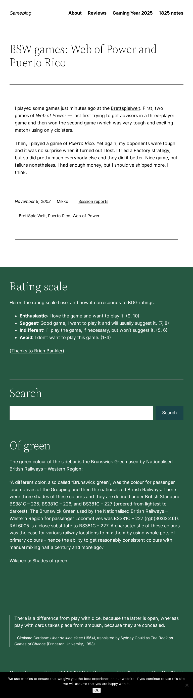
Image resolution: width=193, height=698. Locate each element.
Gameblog (20, 13)
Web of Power (51, 115)
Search (169, 412)
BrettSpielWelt (32, 215)
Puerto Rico (81, 143)
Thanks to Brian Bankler (37, 350)
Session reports (93, 201)
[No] (186, 685)
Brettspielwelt (125, 108)
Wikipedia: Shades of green (38, 560)
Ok (96, 690)
